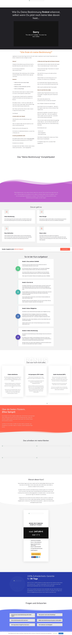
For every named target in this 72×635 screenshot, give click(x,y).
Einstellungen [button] (55, 633)
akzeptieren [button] (61, 633)
